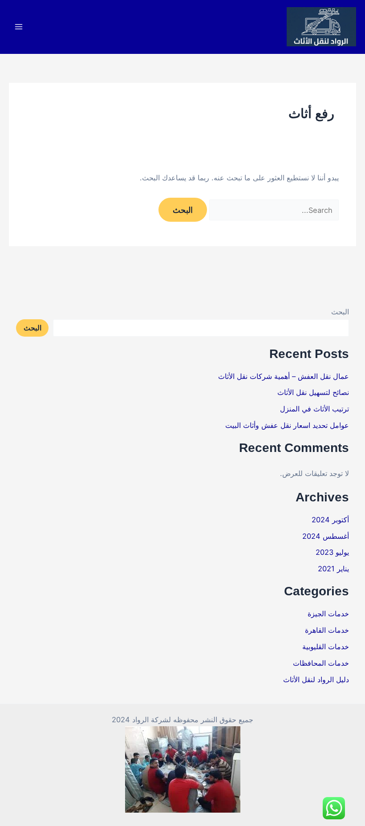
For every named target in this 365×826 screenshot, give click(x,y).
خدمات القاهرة (327, 630)
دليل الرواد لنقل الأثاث (316, 679)
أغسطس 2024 (325, 536)
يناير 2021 (333, 568)
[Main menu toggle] (19, 27)
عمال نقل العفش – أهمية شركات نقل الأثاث (283, 376)
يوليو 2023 (332, 552)
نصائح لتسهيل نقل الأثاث (313, 392)
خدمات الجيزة (328, 613)
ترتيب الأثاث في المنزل (314, 408)
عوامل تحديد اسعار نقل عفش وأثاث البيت (287, 425)
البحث (340, 311)
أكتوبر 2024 (330, 519)
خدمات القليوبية (325, 646)
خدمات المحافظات (321, 663)
